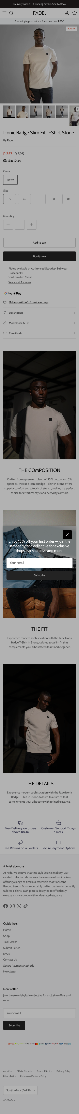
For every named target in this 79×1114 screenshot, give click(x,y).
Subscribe (39, 575)
